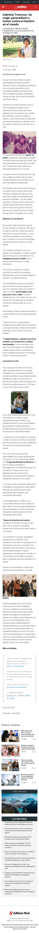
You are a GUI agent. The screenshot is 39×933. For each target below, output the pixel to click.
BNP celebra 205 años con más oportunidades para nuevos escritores (28, 733)
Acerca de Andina (17, 925)
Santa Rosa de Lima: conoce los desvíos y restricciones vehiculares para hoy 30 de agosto (19, 831)
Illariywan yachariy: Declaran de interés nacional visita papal (28, 747)
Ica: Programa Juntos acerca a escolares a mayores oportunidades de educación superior (19, 883)
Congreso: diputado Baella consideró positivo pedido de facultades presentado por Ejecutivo (20, 875)
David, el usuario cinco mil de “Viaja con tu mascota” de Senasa (28, 762)
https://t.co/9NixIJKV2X (15, 666)
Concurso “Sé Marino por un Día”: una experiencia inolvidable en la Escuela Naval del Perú (20, 866)
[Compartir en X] (35, 739)
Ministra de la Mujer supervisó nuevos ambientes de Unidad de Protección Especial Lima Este (20, 892)
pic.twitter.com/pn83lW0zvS (17, 687)
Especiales (26, 2)
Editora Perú (6, 925)
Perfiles (17, 2)
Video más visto (19, 791)
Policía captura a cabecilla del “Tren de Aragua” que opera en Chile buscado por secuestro (18, 845)
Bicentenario (8, 2)
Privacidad (34, 925)
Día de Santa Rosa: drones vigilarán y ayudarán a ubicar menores (27, 777)
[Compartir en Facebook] (33, 739)
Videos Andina (10, 725)
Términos (27, 925)
